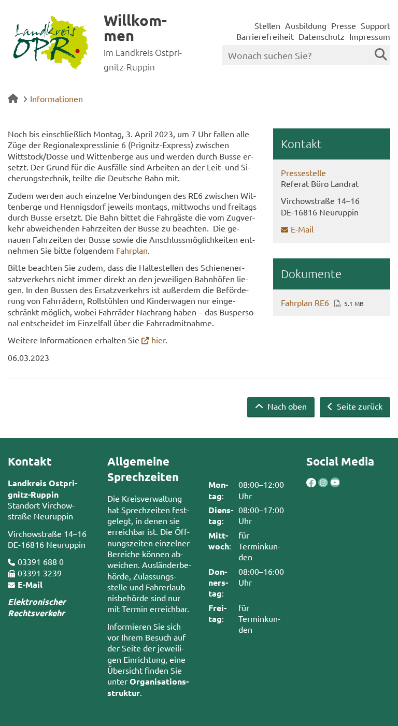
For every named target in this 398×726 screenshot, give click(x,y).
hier (158, 340)
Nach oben (286, 406)
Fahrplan (132, 250)
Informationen (56, 98)
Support (375, 25)
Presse (343, 25)
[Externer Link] (311, 484)
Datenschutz (321, 36)
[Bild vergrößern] (317, 483)
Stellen (267, 25)
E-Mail (302, 229)
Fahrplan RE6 (305, 302)
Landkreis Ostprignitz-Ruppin (42, 488)
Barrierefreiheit (265, 36)
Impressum (369, 36)
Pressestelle (303, 172)
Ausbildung (305, 25)
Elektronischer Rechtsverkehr (37, 607)
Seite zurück (358, 406)
